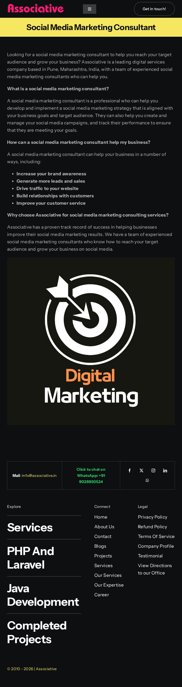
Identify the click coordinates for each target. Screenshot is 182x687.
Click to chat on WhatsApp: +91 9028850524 (91, 475)
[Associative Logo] (35, 6)
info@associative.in (39, 475)
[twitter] (141, 470)
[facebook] (129, 470)
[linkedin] (165, 470)
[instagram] (153, 470)
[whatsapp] (147, 480)
